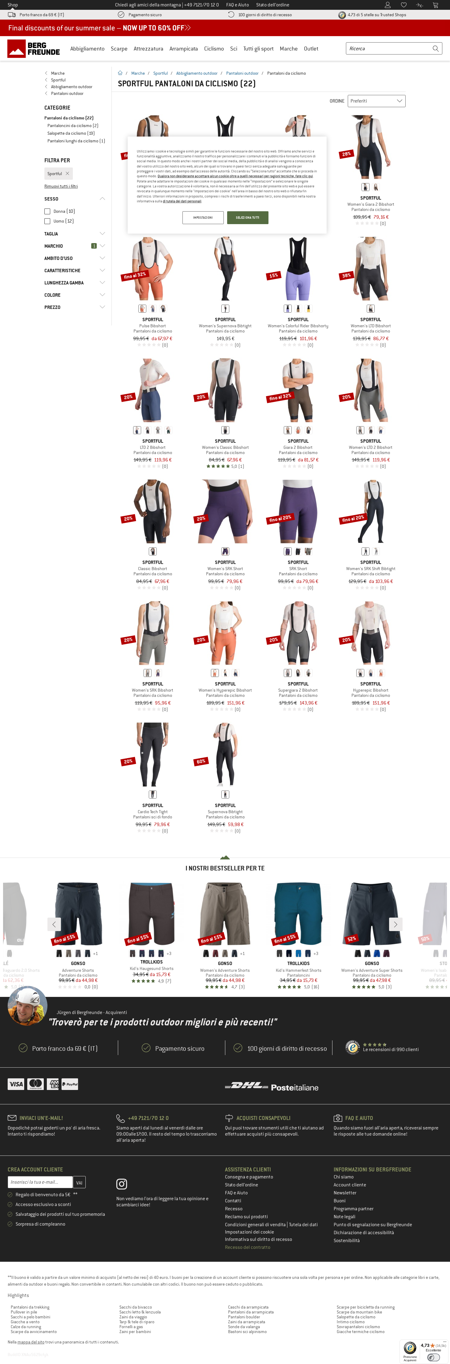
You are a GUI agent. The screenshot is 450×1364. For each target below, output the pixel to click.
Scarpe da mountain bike (359, 1312)
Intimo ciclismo (351, 1322)
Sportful (160, 73)
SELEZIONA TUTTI (248, 218)
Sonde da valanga (244, 1326)
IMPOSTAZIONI (203, 218)
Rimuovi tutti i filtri (61, 186)
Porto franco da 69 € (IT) (42, 14)
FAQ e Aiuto (236, 1193)
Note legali (344, 1217)
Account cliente (350, 1185)
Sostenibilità (347, 1241)
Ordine (337, 101)
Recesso (233, 1209)
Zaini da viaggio (133, 1317)
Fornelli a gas (131, 1326)
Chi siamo (344, 1177)
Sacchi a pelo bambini (30, 1317)
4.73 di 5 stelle (376, 14)
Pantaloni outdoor (242, 73)
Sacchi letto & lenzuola (140, 1312)
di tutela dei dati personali (182, 201)
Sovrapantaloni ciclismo (358, 1326)
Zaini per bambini (135, 1331)
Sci (233, 48)
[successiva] (396, 924)
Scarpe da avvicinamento (34, 1331)
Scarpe (119, 48)
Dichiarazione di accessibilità (364, 1233)
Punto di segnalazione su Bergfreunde (373, 1225)
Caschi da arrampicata (248, 1307)
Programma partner (353, 1209)
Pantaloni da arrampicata (251, 1312)
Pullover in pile (24, 1312)
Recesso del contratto (247, 1247)
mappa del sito (30, 1342)
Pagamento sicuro (145, 14)
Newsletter (345, 1193)
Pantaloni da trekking (30, 1307)
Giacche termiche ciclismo (360, 1331)
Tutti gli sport (258, 48)
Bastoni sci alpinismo (247, 1331)
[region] (227, 185)
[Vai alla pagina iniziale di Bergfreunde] (35, 48)
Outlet (311, 48)
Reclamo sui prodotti (246, 1217)
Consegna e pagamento (249, 1177)
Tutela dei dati (303, 1225)
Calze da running (26, 1326)
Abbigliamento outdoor (197, 73)
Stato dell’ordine (241, 1185)
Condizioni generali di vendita (256, 1225)
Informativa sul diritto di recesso (258, 1239)
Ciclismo (214, 48)
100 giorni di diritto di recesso (265, 14)
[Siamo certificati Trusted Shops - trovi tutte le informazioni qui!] (353, 1047)
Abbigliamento (87, 48)
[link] (74, 73)
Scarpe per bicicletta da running (366, 1307)
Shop (13, 5)
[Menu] (444, 1343)
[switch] (433, 1357)
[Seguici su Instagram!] (126, 1185)
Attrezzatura (148, 48)
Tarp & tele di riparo (136, 1322)
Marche (289, 48)
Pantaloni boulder (244, 1317)
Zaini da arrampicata (246, 1322)
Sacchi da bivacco (135, 1307)
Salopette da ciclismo (356, 1317)
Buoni (340, 1201)
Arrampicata (184, 48)
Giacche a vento (25, 1322)
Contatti (233, 1201)
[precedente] (54, 924)
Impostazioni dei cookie (249, 1232)
